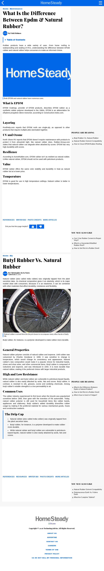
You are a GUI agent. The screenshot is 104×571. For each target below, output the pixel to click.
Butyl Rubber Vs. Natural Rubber (86, 138)
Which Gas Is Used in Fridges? (85, 395)
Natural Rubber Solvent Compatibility (88, 141)
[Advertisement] (21, 202)
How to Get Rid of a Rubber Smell (86, 248)
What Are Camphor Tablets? (84, 497)
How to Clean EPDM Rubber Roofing (88, 144)
